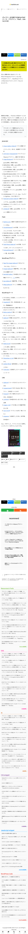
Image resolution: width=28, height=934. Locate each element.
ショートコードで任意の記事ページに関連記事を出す (13, 898)
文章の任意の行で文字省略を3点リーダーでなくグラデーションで (13, 822)
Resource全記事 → (23, 646)
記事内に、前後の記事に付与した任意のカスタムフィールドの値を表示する (14, 902)
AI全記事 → (24, 771)
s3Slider (5, 209)
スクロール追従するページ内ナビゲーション (11, 863)
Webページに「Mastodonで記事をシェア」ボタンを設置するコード (14, 837)
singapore (6, 416)
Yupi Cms (6, 410)
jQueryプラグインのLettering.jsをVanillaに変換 (12, 866)
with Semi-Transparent (9, 154)
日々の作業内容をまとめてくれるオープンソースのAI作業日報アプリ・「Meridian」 (14, 642)
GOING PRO (6, 364)
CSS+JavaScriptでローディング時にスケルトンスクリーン (14, 852)
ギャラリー (22, 459)
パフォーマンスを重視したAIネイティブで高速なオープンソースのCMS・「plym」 (14, 599)
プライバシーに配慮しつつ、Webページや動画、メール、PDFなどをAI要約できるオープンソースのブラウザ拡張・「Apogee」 (14, 593)
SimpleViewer (7, 227)
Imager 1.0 (6, 405)
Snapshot (6, 302)
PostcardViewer (7, 250)
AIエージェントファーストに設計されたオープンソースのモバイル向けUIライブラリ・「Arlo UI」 (14, 766)
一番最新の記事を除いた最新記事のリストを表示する (13, 890)
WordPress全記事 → (23, 920)
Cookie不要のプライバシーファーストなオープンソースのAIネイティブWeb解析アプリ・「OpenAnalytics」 (14, 755)
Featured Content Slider (10, 199)
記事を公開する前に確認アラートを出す (10, 906)
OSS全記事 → (24, 708)
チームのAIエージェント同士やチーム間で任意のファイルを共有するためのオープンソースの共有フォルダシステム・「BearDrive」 (14, 761)
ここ (14, 277)
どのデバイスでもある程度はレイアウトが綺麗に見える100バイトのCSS (14, 802)
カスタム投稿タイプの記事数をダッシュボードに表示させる (14, 880)
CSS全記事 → (24, 826)
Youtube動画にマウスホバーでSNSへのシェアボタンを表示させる (14, 910)
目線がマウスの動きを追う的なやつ (9, 848)
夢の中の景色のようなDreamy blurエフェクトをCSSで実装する (13, 807)
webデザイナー (15, 459)
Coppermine (6, 388)
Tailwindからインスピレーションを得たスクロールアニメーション (14, 778)
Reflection (6, 344)
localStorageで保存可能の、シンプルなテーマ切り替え (14, 845)
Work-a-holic (6, 312)
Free (8, 459)
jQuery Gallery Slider (9, 146)
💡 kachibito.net (14, 4)
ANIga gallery (7, 284)
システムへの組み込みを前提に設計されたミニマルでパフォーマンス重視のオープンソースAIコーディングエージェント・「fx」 (14, 626)
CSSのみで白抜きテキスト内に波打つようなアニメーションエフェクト (14, 797)
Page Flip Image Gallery (9, 263)
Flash (4, 459)
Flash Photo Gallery (8, 244)
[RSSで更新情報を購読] (20, 510)
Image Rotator (7, 159)
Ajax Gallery (6, 281)
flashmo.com (7, 222)
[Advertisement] (14, 37)
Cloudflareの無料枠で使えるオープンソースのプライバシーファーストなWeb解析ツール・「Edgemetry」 (14, 637)
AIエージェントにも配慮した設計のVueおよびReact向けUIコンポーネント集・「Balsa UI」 (14, 632)
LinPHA (5, 399)
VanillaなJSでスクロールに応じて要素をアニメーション (14, 860)
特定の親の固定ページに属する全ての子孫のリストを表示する (14, 894)
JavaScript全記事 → (23, 869)
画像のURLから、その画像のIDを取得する (11, 876)
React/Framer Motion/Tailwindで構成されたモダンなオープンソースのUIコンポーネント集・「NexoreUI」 (14, 609)
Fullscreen (6, 369)
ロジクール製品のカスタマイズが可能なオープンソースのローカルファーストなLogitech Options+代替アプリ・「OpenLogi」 (14, 614)
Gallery (5, 318)
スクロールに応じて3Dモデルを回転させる (11, 841)
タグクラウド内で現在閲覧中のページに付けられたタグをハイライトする (14, 915)
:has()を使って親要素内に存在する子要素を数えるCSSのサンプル (14, 812)
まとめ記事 (5, 462)
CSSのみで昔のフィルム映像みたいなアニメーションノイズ (14, 792)
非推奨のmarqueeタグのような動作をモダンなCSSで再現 (14, 817)
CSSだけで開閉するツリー (7, 783)
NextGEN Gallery (8, 274)
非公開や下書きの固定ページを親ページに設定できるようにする (14, 885)
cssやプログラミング (7, 452)
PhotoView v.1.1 (7, 358)
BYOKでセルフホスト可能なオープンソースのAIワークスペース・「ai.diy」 (14, 620)
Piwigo (5, 394)
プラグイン (5, 455)
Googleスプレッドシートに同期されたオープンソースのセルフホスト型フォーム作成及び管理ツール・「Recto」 (14, 604)
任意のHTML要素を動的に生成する (9, 833)
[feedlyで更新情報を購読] (7, 510)
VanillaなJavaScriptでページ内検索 (9, 856)
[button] (25, 483)
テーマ (23, 452)
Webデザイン (16, 452)
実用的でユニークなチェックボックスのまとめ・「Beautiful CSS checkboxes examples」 (12, 787)
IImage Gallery (7, 269)
